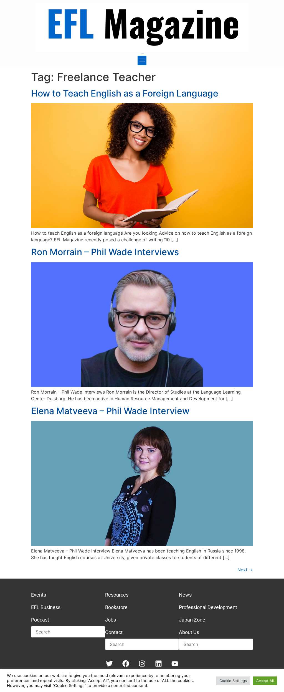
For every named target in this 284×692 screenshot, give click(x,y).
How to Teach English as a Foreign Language (124, 93)
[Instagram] (142, 663)
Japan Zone (192, 620)
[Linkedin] (158, 663)
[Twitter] (109, 663)
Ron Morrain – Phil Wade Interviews (105, 252)
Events (38, 595)
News (185, 595)
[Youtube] (174, 663)
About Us (189, 632)
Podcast (40, 620)
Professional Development (208, 607)
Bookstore (116, 607)
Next (245, 569)
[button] (142, 60)
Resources (116, 595)
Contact (114, 632)
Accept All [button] (265, 680)
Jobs (110, 620)
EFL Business (45, 607)
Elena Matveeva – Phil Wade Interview (110, 410)
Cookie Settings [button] (233, 680)
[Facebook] (125, 663)
